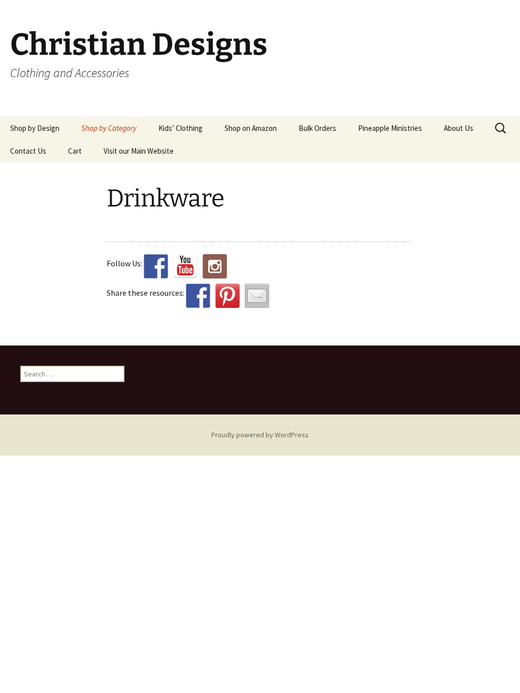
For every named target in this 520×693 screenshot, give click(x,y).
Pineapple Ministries (390, 128)
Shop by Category (109, 128)
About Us (458, 128)
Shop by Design (34, 128)
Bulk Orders (317, 128)
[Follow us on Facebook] (156, 266)
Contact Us (28, 151)
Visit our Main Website (139, 151)
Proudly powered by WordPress (260, 434)
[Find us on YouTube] (185, 266)
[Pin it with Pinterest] (227, 296)
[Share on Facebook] (198, 296)
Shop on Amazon (250, 128)
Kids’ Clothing (180, 128)
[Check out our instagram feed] (215, 266)
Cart (75, 151)
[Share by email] (257, 296)
